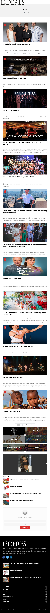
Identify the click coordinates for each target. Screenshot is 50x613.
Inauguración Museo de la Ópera (14, 78)
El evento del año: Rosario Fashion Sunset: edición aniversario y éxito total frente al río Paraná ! (25, 245)
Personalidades (25, 586)
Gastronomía (25, 601)
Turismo (25, 599)
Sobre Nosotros (30, 609)
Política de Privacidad (39, 609)
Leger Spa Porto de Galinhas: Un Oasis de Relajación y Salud (24, 479)
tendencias (13, 572)
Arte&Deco (25, 589)
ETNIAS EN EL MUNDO (11, 411)
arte (17, 572)
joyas (20, 572)
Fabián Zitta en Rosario (11, 110)
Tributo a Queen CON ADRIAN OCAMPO (18, 346)
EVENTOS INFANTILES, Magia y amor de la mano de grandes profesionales (24, 313)
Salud (25, 594)
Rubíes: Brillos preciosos (16, 486)
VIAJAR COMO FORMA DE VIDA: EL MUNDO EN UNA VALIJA (25, 493)
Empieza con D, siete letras (12, 279)
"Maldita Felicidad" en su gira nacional (16, 44)
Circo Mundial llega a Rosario (13, 377)
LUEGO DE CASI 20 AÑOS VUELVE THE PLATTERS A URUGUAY (22, 143)
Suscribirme (25, 527)
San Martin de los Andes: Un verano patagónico (21, 500)
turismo (12, 579)
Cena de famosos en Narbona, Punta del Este (18, 177)
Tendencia (25, 591)
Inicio (21, 12)
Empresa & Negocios (25, 596)
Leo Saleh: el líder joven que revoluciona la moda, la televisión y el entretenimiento (25, 211)
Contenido (28, 12)
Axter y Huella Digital (17, 611)
